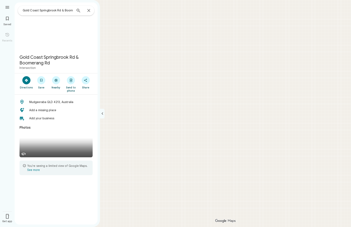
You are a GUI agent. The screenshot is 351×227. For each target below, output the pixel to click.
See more (33, 170)
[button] (56, 102)
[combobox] (48, 10)
